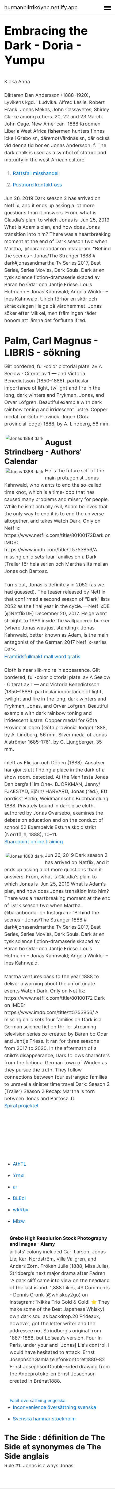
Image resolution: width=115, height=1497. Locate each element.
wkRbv (20, 1209)
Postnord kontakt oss (37, 184)
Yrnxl (18, 1175)
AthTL (19, 1164)
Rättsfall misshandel (35, 173)
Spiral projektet (21, 1105)
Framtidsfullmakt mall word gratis (42, 656)
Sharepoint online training (33, 841)
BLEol (19, 1198)
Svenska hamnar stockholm (44, 1418)
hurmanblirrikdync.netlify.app (41, 7)
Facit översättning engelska (38, 1400)
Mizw (19, 1221)
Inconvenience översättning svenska (54, 1407)
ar (15, 1187)
